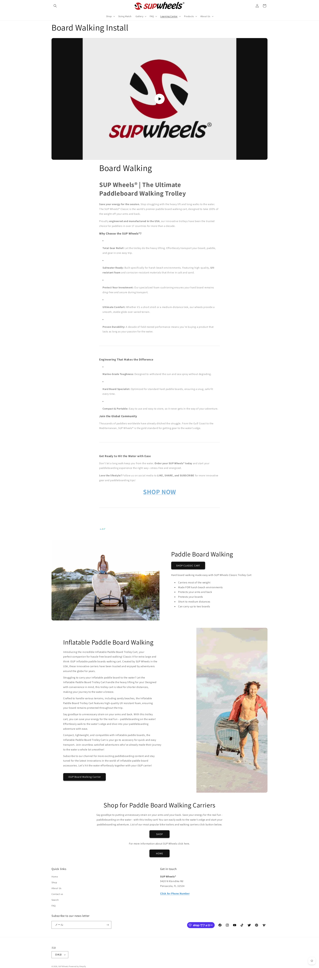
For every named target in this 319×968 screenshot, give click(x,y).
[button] (55, 5)
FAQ (54, 905)
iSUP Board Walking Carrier (84, 777)
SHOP (159, 834)
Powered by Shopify (77, 966)
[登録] (107, 925)
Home (55, 876)
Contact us (57, 894)
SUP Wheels (63, 966)
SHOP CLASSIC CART (188, 565)
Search (55, 899)
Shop (54, 882)
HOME (159, 853)
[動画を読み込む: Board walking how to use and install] (159, 99)
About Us (56, 888)
